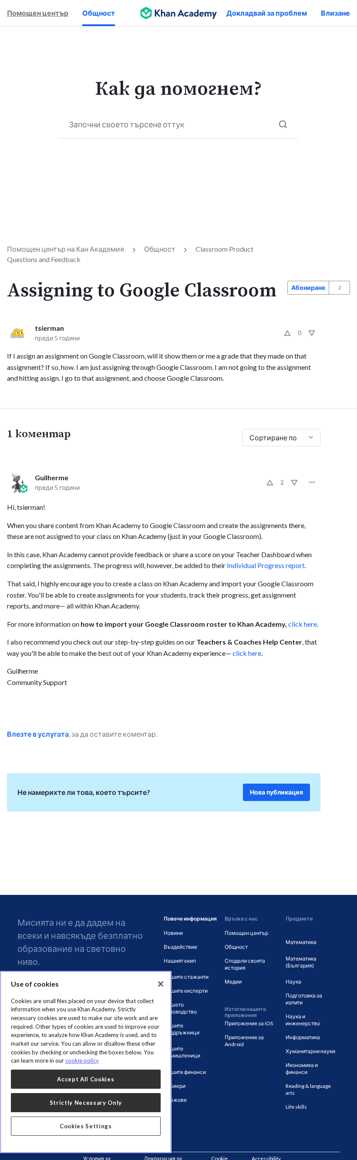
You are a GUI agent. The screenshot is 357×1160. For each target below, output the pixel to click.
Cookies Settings (86, 1126)
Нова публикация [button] (276, 792)
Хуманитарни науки (310, 1051)
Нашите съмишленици (182, 1052)
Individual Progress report (266, 565)
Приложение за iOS (249, 1023)
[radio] (287, 333)
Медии (233, 981)
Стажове (175, 1100)
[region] (86, 1062)
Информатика (303, 1037)
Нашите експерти (186, 990)
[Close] (160, 984)
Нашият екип (180, 960)
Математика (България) (301, 962)
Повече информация (190, 918)
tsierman (49, 328)
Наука (293, 981)
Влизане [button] (335, 13)
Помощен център (37, 13)
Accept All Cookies (85, 1079)
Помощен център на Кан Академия (65, 249)
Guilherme (51, 477)
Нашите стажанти (186, 977)
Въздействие (180, 947)
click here (302, 624)
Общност (98, 13)
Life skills (296, 1106)
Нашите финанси (185, 1072)
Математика (301, 942)
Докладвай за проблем (266, 13)
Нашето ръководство (180, 1008)
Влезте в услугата (38, 734)
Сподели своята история (245, 964)
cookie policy (82, 1060)
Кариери (174, 1086)
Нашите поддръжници (181, 1029)
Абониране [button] (308, 287)
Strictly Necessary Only (86, 1102)
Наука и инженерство (303, 1020)
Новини (173, 933)
